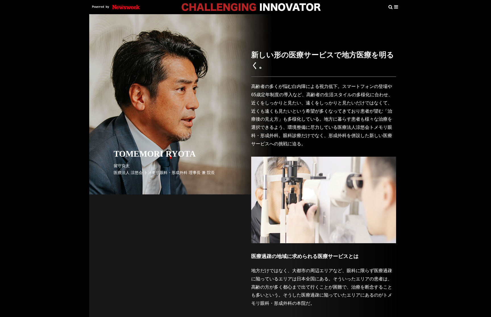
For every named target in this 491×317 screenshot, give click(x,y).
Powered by (100, 7)
